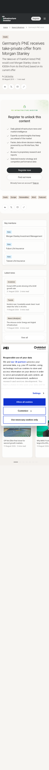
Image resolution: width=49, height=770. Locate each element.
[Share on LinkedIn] (5, 87)
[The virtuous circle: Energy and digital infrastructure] (24, 322)
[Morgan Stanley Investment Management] (24, 234)
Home (5, 27)
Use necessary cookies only (24, 419)
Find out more (24, 177)
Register (36, 19)
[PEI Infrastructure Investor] (9, 18)
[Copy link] (24, 87)
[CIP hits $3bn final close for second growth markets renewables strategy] (17, 438)
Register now (24, 170)
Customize (23, 411)
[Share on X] (11, 87)
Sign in (36, 183)
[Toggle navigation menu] (44, 18)
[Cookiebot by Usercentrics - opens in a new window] (34, 348)
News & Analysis (18, 27)
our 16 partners (19, 362)
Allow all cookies (24, 402)
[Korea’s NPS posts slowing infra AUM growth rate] (24, 286)
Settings (37, 393)
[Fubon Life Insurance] (24, 246)
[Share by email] (17, 87)
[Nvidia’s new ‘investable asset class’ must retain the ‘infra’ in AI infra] (24, 304)
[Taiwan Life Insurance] (24, 259)
